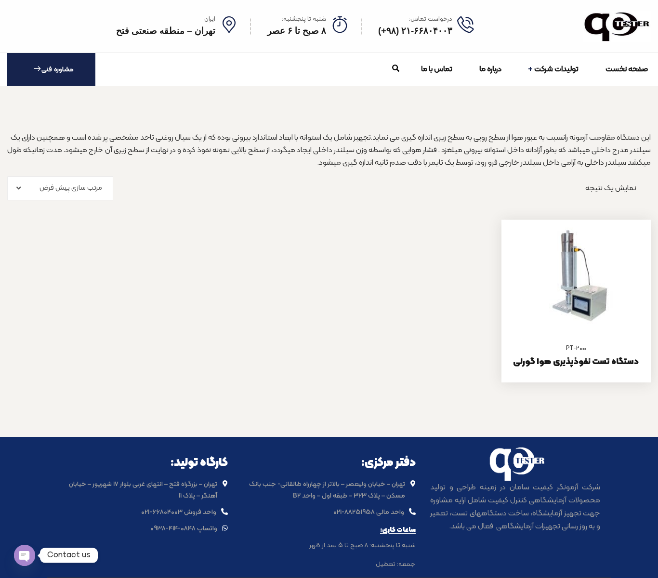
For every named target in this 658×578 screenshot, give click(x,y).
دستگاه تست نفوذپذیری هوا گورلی (576, 361)
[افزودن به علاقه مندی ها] (631, 243)
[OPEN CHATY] (24, 555)
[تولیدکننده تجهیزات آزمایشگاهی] (617, 26)
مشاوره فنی (57, 70)
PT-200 (576, 348)
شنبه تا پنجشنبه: (304, 19)
